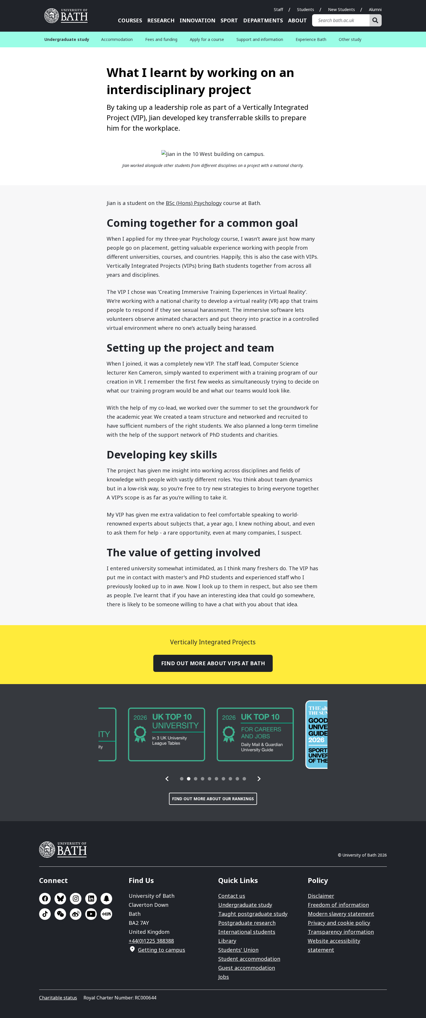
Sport (229, 20)
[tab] (181, 778)
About (297, 20)
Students (305, 9)
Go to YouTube (91, 914)
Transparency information (341, 931)
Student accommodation (249, 958)
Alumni (375, 9)
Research (160, 20)
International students (246, 931)
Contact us (231, 895)
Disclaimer (321, 895)
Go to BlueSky (60, 898)
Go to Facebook (45, 898)
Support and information (259, 39)
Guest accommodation (246, 967)
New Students (341, 9)
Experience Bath (311, 39)
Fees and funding (161, 39)
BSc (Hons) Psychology (194, 202)
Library (227, 940)
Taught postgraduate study (252, 913)
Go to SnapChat (106, 898)
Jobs (223, 976)
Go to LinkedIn (91, 898)
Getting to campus (161, 949)
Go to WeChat (60, 914)
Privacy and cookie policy (339, 922)
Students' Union (238, 949)
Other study (350, 39)
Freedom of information (338, 904)
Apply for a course (207, 39)
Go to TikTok (45, 914)
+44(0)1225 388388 (151, 940)
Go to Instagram (75, 898)
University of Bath (68, 16)
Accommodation (117, 39)
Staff (278, 9)
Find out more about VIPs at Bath (213, 663)
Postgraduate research (247, 922)
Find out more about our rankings (213, 798)
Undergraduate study (245, 904)
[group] (137, 734)
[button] (167, 779)
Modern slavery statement (341, 913)
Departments (263, 20)
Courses (130, 20)
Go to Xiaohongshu (106, 914)
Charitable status (58, 997)
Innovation (197, 20)
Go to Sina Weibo (75, 914)
